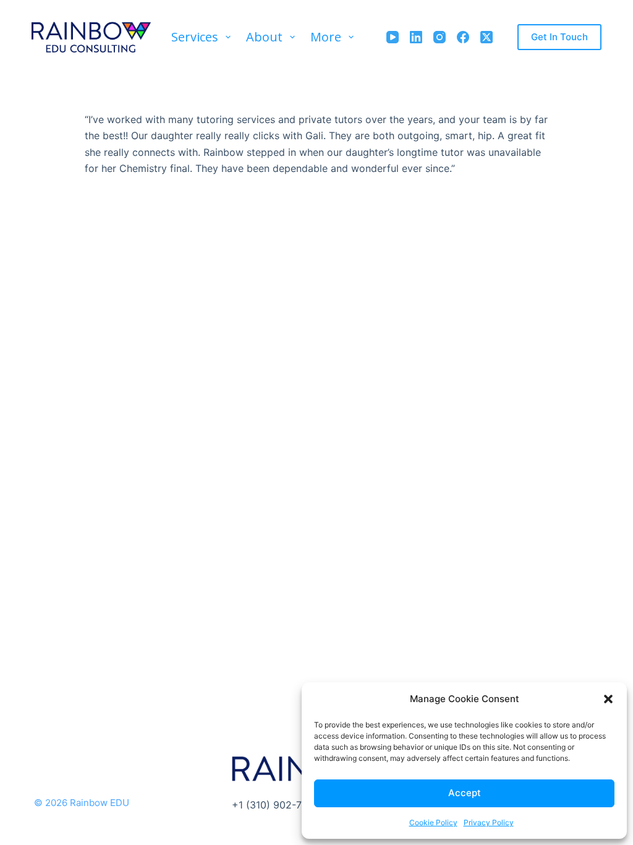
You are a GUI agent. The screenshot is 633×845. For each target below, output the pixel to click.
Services (194, 36)
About (264, 36)
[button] (608, 699)
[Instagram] (439, 37)
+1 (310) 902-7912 (275, 805)
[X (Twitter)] (486, 37)
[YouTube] (392, 37)
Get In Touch (559, 37)
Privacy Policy (489, 822)
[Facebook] (463, 37)
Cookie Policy (433, 822)
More (325, 36)
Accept (464, 793)
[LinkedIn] (416, 37)
